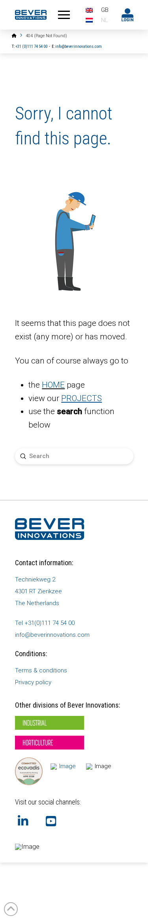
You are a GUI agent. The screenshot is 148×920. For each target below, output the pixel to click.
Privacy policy (33, 682)
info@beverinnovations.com (78, 46)
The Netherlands (37, 603)
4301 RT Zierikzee (38, 591)
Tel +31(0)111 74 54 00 (45, 623)
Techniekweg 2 (35, 579)
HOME (53, 385)
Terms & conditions (41, 670)
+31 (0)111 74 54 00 (31, 46)
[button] (64, 15)
